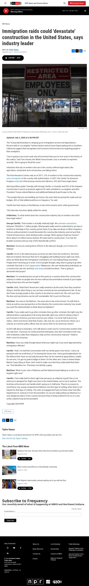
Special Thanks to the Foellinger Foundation (76, 549)
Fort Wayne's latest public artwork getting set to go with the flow (41, 480)
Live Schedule (55, 544)
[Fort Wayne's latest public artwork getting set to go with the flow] (9, 484)
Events (35, 559)
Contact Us (36, 554)
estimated (19, 181)
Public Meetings (74, 544)
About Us (36, 544)
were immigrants (14, 178)
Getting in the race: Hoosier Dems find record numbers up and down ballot (45, 451)
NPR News (6, 24)
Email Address (9, 511)
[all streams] (86, 10)
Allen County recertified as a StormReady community (37, 467)
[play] (6, 11)
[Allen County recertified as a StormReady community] (9, 470)
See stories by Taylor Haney (14, 438)
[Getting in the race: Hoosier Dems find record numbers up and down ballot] (9, 454)
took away (38, 268)
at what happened (30, 265)
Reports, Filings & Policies (56, 559)
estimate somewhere (67, 223)
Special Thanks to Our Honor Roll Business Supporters (76, 555)
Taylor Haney (14, 50)
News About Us (38, 549)
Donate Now (78, 3)
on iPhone (15, 570)
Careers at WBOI (56, 554)
